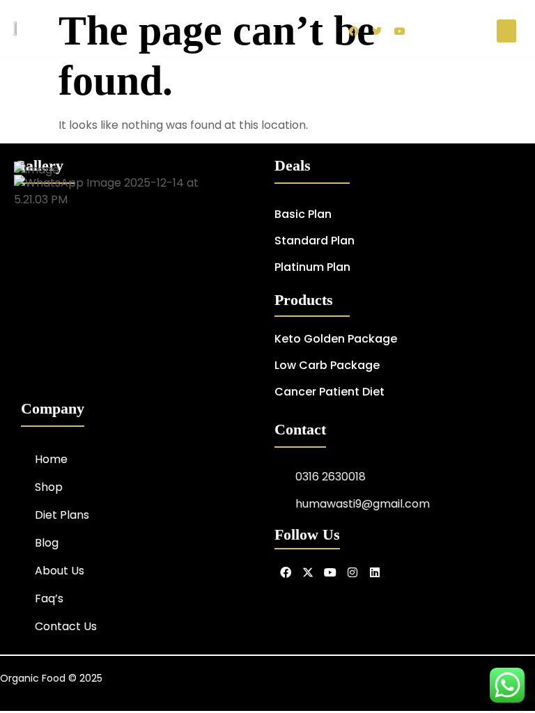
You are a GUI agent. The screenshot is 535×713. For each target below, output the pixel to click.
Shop (49, 487)
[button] (506, 30)
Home (51, 459)
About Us (59, 571)
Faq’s (49, 598)
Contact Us (66, 626)
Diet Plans (62, 515)
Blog (47, 543)
